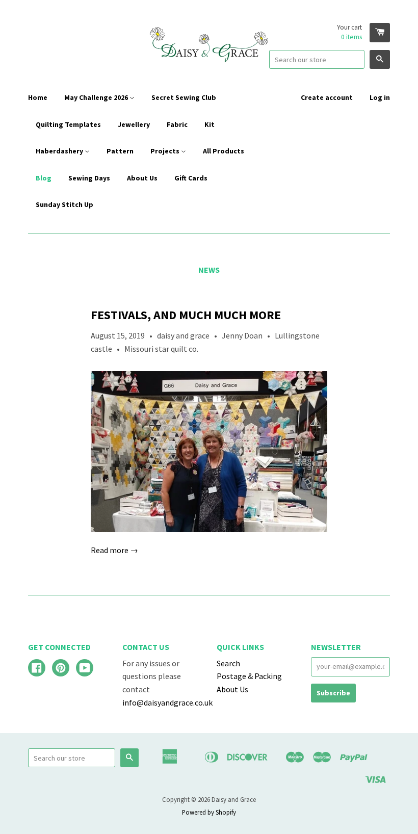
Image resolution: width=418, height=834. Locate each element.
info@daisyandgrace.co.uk (167, 702)
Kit (209, 124)
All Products (223, 150)
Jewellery (134, 124)
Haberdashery (60, 150)
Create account (327, 97)
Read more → (114, 550)
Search (228, 663)
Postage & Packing (249, 676)
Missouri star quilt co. (161, 349)
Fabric (177, 124)
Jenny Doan (242, 335)
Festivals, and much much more (186, 315)
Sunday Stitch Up (64, 204)
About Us (142, 178)
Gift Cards (190, 178)
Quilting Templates (68, 124)
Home (37, 97)
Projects (165, 150)
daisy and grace (183, 335)
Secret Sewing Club (183, 97)
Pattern (120, 150)
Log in (380, 97)
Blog (43, 178)
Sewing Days (89, 178)
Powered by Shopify (209, 812)
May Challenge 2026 (96, 97)
